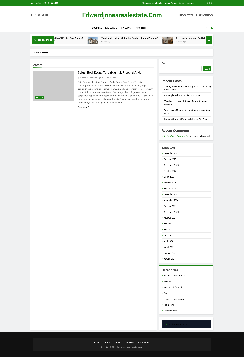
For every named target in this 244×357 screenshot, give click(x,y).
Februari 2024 (170, 253)
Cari (164, 63)
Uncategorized (170, 310)
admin (83, 77)
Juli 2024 (168, 223)
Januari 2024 (170, 259)
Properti (141, 28)
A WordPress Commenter (176, 136)
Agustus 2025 (170, 171)
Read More (82, 107)
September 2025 (171, 165)
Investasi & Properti (173, 287)
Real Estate (169, 305)
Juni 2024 (168, 229)
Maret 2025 (169, 177)
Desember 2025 (171, 153)
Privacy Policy (144, 342)
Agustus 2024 (170, 218)
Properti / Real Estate (174, 299)
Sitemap (117, 342)
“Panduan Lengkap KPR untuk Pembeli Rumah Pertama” (168, 3)
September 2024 (171, 212)
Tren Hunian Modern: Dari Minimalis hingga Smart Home (196, 38)
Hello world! (204, 136)
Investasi (126, 28)
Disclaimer (129, 342)
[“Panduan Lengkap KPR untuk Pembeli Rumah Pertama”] (84, 42)
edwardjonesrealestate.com (122, 15)
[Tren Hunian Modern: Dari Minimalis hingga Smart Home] (159, 42)
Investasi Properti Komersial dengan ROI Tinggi (186, 119)
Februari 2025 (170, 182)
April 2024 (168, 241)
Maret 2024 (169, 247)
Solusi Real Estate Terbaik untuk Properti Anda (110, 72)
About (96, 342)
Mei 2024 (168, 235)
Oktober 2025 (170, 159)
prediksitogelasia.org (178, 324)
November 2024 (171, 200)
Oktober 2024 (170, 206)
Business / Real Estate (104, 28)
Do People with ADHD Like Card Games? (54, 38)
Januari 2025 (170, 188)
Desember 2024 (171, 194)
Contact (106, 342)
